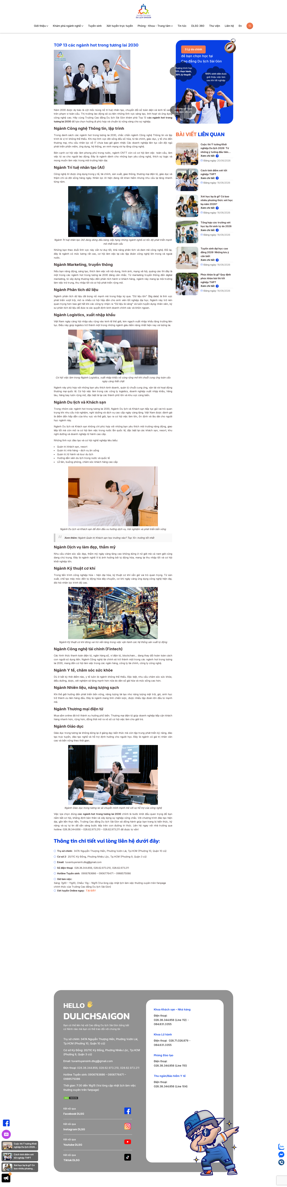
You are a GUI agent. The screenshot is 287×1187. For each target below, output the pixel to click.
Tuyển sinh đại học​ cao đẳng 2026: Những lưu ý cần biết (215, 252)
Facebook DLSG (73, 1113)
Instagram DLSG (74, 1129)
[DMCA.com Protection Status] (70, 1098)
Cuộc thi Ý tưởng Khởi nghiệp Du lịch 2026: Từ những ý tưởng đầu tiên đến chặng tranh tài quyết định (216, 148)
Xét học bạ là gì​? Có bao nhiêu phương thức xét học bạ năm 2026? (217, 200)
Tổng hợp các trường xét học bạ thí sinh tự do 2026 (216, 224)
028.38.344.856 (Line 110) (170, 1065)
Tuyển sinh (95, 25)
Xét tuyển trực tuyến (119, 25)
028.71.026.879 (178, 1040)
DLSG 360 (197, 25)
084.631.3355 (163, 1044)
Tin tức (182, 25)
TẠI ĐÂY (91, 890)
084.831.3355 (163, 1024)
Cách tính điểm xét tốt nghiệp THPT (214, 172)
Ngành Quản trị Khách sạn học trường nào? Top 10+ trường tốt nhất (116, 537)
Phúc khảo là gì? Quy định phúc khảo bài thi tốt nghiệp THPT (216, 278)
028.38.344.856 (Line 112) (170, 1020)
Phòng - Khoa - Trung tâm (154, 25)
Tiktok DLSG (71, 1160)
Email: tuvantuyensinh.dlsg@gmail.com (88, 1061)
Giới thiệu (40, 25)
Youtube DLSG (72, 1144)
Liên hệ (229, 25)
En (240, 25)
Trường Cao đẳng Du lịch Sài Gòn (99, 821)
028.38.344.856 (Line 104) (171, 1086)
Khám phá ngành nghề (67, 25)
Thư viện (214, 25)
